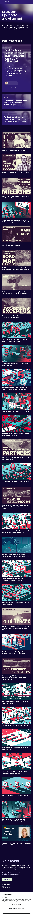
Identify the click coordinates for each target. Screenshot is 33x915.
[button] (30, 2)
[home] (5, 1)
